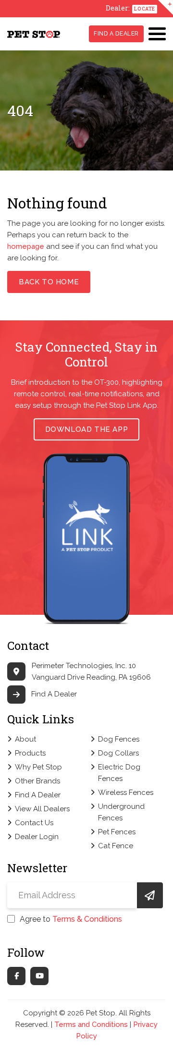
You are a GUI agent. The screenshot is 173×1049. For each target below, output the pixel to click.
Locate (144, 9)
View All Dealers (42, 809)
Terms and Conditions (91, 1024)
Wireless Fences (125, 792)
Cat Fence (115, 846)
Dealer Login (37, 836)
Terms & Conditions (87, 919)
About (25, 739)
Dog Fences (118, 739)
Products (30, 753)
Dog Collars (118, 753)
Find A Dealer (116, 33)
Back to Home (49, 282)
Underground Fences (121, 812)
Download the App (86, 429)
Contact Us (34, 822)
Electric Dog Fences (119, 773)
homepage (25, 246)
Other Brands (37, 781)
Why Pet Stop (38, 767)
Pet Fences (117, 832)
